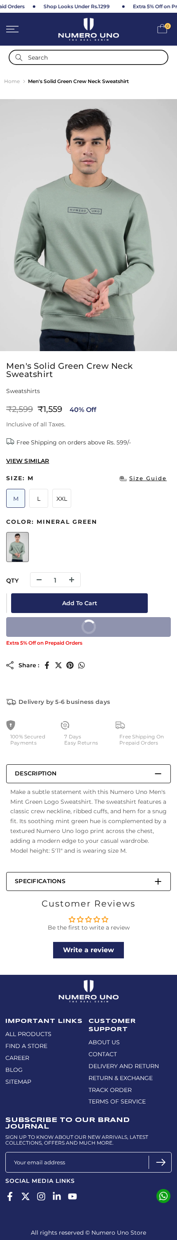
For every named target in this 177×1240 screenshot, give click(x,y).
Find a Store (26, 1046)
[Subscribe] (160, 1162)
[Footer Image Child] (88, 983)
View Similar (27, 461)
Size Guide (148, 478)
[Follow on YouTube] (72, 1196)
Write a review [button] (88, 950)
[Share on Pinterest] (70, 665)
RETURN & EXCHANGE (120, 1078)
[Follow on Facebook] (9, 1196)
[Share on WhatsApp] (81, 665)
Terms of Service (117, 1101)
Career (17, 1058)
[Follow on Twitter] (25, 1196)
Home (12, 81)
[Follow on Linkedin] (56, 1196)
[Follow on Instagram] (41, 1196)
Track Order (110, 1090)
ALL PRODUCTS (28, 1034)
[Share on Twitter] (58, 665)
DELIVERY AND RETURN (123, 1066)
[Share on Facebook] (47, 665)
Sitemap (18, 1081)
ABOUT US (104, 1042)
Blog (14, 1069)
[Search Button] (19, 57)
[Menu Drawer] (24, 29)
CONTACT (102, 1054)
